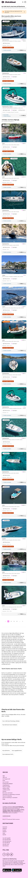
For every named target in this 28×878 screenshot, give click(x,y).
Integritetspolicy (6, 785)
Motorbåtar (10, 7)
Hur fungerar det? (6, 778)
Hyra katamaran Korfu (7, 754)
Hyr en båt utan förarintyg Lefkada (10, 721)
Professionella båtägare (8, 783)
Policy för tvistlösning (7, 796)
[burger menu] (22, 2)
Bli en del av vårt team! (7, 792)
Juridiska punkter (6, 789)
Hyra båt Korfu (6, 750)
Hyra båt (5, 7)
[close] (24, 12)
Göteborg (5, 828)
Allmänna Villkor (6, 788)
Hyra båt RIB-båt (6, 842)
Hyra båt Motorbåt (7, 839)
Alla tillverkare (6, 845)
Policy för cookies (6, 786)
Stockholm (5, 826)
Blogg (4, 799)
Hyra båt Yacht (6, 844)
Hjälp (4, 775)
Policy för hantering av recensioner (10, 797)
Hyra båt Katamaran (7, 841)
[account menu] (25, 2)
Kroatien (4, 830)
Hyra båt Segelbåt (6, 838)
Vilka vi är (5, 777)
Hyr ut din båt (5, 782)
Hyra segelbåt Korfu (17, 750)
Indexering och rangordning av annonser (11, 794)
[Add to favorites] (25, 21)
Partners (4, 791)
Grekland (4, 831)
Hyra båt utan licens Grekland (9, 724)
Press (4, 780)
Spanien (4, 834)
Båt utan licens (15, 7)
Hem (2, 7)
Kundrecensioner (6, 815)
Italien (4, 833)
